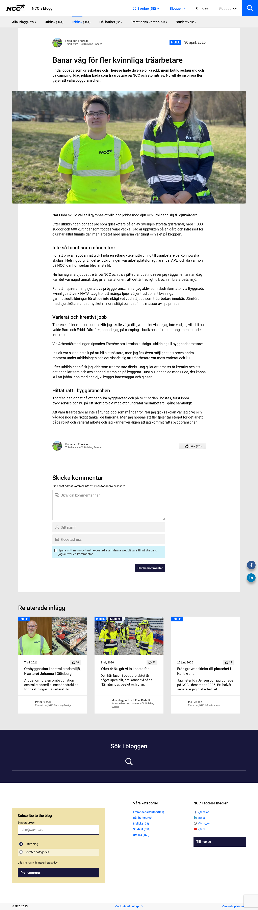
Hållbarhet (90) (143, 818)
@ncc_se (204, 823)
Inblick (175, 42)
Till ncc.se (203, 842)
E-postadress (26, 822)
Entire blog (31, 844)
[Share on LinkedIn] (251, 577)
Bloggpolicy (227, 8)
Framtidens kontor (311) (148, 812)
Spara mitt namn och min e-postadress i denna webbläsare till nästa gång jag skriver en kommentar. (107, 552)
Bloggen (176, 8)
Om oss (202, 8)
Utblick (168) (141, 835)
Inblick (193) (141, 823)
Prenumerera (30, 873)
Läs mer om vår (38, 862)
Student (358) (142, 829)
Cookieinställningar (127, 906)
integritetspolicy (48, 862)
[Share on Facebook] (251, 565)
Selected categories (37, 852)
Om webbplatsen (233, 906)
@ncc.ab (203, 812)
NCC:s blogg (42, 8)
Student (115, 618)
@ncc (201, 818)
